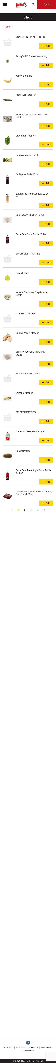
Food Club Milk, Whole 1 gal (30, 431)
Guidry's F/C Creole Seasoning (31, 56)
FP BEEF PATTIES (25, 313)
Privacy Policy (46, 1048)
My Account (8, 1048)
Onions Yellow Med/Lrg (27, 333)
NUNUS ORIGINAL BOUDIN (30, 37)
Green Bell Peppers (26, 135)
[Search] (33, 3)
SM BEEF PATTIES (26, 412)
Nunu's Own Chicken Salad (30, 215)
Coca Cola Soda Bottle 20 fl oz (31, 234)
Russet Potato (23, 451)
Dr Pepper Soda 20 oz (27, 174)
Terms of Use (29, 1051)
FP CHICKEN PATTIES (28, 373)
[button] (46, 46)
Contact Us (33, 1048)
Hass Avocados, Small (27, 155)
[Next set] (44, 510)
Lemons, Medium (24, 393)
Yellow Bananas (24, 76)
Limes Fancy (22, 273)
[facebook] (28, 1043)
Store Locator (21, 1048)
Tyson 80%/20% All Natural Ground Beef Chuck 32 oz (33, 492)
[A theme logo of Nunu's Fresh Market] (21, 4)
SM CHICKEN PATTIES (28, 253)
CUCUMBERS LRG (26, 95)
